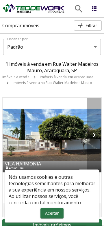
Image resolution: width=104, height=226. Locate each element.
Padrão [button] (15, 47)
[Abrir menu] (94, 9)
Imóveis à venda (15, 76)
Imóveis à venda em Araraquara (66, 76)
